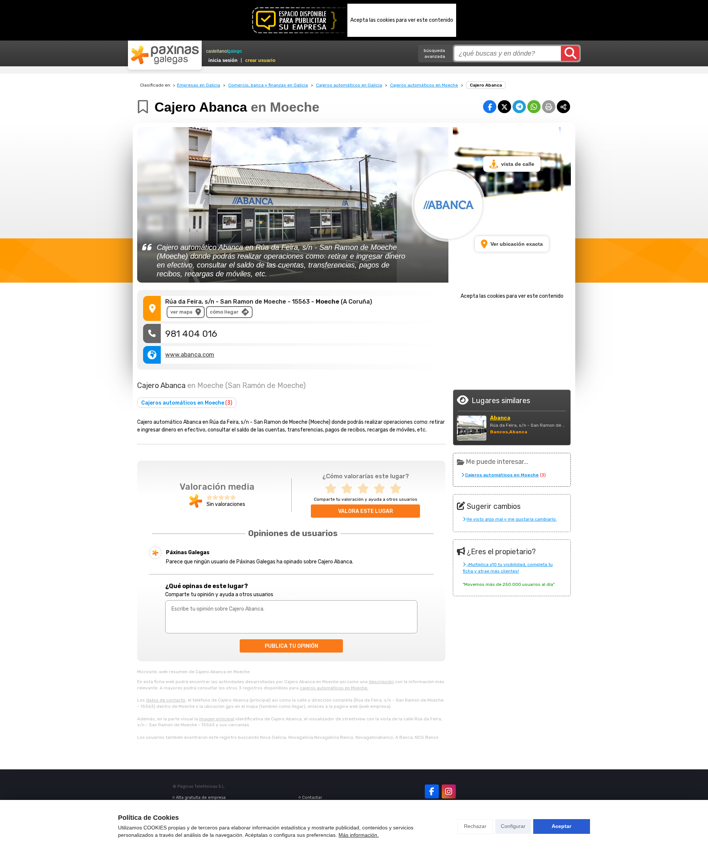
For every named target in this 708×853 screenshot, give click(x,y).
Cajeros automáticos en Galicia (349, 85)
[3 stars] (365, 488)
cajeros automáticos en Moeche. (334, 688)
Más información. (359, 835)
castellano (216, 51)
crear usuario (260, 60)
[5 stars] (398, 488)
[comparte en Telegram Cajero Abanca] (519, 106)
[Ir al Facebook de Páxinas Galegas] (432, 791)
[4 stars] (382, 488)
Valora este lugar (365, 511)
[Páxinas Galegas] (165, 55)
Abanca (500, 418)
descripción (381, 681)
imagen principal (216, 718)
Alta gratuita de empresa (201, 797)
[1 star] (333, 488)
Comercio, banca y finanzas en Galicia (268, 85)
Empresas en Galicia (198, 85)
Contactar (312, 797)
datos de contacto (165, 700)
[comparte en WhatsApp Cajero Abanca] (534, 106)
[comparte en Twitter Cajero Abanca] (504, 106)
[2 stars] (349, 488)
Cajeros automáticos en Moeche (424, 85)
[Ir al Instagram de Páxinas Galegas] (449, 791)
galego (235, 51)
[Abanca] (471, 428)
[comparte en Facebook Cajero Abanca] (489, 106)
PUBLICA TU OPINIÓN (291, 646)
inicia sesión (222, 60)
